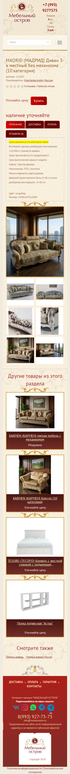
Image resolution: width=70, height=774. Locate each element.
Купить (39, 101)
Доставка (35, 124)
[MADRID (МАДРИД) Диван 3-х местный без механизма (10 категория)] (35, 242)
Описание (15, 124)
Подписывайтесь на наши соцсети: (35, 701)
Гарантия (49, 682)
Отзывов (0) (16, 133)
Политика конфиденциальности (24, 768)
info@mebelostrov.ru (35, 720)
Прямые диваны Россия (39, 657)
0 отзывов (29, 86)
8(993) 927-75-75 (35, 717)
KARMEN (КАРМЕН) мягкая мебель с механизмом (35, 437)
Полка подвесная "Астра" (35, 624)
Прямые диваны (15, 657)
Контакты (34, 686)
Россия (48, 80)
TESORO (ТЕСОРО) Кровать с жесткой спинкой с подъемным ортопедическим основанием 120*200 (35, 562)
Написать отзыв (45, 86)
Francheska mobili (33, 80)
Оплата (52, 124)
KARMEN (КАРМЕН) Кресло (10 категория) (35, 500)
